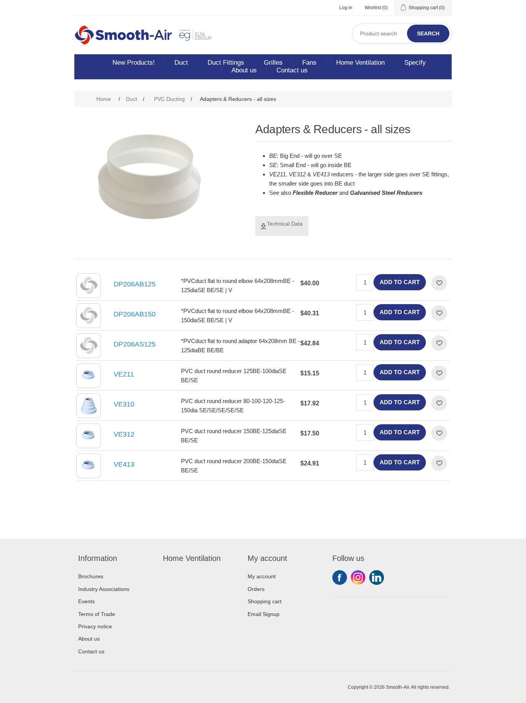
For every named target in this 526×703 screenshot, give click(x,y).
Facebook (339, 577)
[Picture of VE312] (88, 435)
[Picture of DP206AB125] (88, 285)
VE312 (124, 434)
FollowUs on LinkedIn (376, 577)
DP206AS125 (135, 344)
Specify (415, 62)
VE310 (124, 404)
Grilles (273, 62)
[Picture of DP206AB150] (88, 315)
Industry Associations (103, 589)
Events (86, 601)
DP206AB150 (135, 314)
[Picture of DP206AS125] (88, 345)
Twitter (358, 577)
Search (428, 33)
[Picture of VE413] (88, 466)
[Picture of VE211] (88, 375)
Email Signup (264, 614)
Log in (345, 7)
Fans (309, 62)
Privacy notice (95, 626)
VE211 (124, 374)
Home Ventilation (360, 62)
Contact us (292, 70)
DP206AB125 (135, 284)
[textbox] (402, 33)
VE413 (124, 464)
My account (262, 576)
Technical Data (285, 224)
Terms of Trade (96, 614)
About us (244, 70)
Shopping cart (264, 601)
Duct (181, 62)
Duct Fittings (226, 62)
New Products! (133, 62)
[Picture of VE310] (88, 405)
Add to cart (400, 282)
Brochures (90, 576)
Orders (256, 589)
